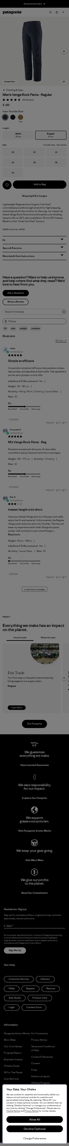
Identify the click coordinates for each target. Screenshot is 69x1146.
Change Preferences (34, 1138)
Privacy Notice (31, 1111)
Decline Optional (35, 1129)
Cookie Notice (13, 1111)
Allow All (34, 1119)
